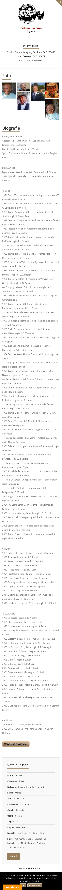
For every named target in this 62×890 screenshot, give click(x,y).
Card (14, 856)
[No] (58, 880)
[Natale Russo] (31, 31)
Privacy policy (34, 885)
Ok (23, 885)
